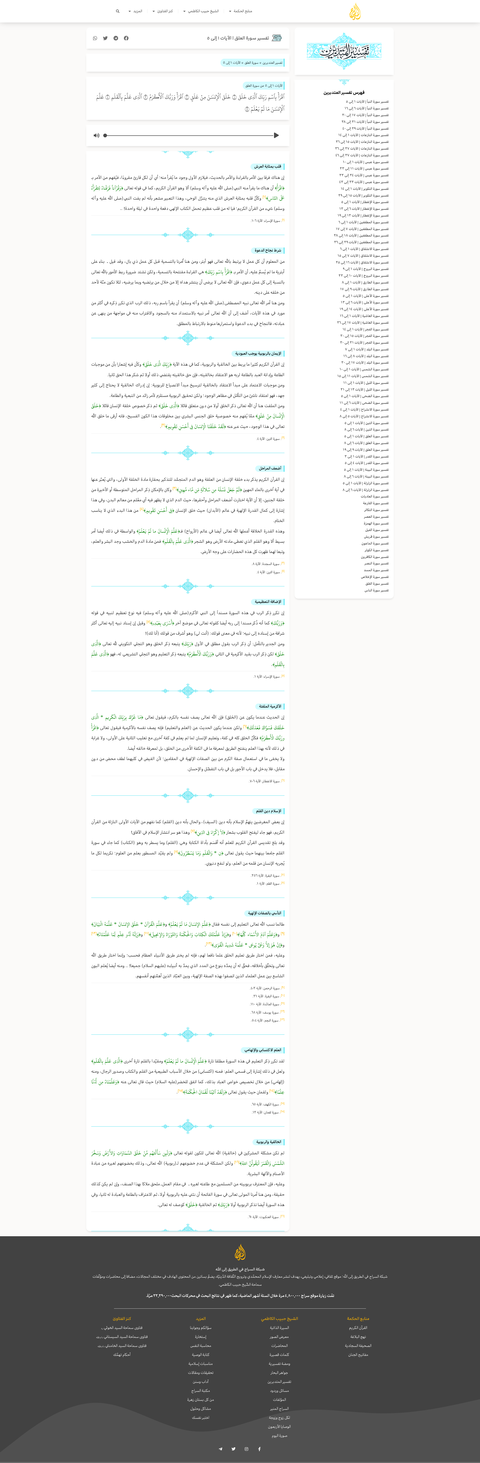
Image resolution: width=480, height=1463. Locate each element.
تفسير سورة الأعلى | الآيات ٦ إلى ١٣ (365, 302)
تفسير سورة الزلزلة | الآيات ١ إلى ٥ (366, 483)
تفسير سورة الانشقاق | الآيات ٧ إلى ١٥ (363, 255)
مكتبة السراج (200, 1390)
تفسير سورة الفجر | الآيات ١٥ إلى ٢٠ (364, 336)
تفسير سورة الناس (376, 590)
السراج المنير (279, 1408)
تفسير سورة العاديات (375, 496)
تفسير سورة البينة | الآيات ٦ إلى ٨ (366, 476)
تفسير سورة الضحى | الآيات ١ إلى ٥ (365, 396)
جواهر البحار (279, 1372)
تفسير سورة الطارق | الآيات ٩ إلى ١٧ (364, 289)
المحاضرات (279, 1345)
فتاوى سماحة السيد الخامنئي (122, 1345)
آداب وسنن (200, 1381)
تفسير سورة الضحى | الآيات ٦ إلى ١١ (364, 403)
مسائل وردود (279, 1390)
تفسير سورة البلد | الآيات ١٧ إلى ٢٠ (365, 362)
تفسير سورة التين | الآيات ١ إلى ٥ (366, 423)
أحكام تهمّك (121, 1354)
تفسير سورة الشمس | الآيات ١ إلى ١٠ (364, 369)
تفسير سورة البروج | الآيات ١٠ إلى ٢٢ (363, 275)
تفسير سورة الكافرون (375, 557)
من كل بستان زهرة (200, 1399)
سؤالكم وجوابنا (201, 1327)
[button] (117, 11)
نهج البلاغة (358, 1336)
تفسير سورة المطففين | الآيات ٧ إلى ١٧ (362, 229)
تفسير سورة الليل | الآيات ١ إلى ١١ (366, 383)
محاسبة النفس (200, 1345)
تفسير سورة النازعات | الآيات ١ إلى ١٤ (363, 135)
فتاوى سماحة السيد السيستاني (122, 1336)
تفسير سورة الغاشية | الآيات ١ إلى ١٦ (364, 316)
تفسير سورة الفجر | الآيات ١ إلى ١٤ (365, 329)
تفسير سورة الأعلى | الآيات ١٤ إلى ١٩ (364, 309)
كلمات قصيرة (279, 1354)
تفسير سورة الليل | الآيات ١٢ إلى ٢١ (364, 389)
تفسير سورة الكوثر (377, 550)
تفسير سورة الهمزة (376, 523)
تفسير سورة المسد (376, 570)
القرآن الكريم (358, 1327)
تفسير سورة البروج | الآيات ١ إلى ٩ (366, 269)
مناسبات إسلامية (200, 1363)
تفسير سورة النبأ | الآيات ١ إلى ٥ (367, 101)
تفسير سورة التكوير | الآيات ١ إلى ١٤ (365, 189)
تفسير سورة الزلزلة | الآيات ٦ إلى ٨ (365, 490)
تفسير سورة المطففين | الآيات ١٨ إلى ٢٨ (361, 235)
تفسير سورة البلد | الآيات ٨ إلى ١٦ (366, 356)
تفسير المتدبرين (279, 1381)
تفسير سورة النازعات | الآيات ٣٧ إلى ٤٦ (362, 155)
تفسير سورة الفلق (377, 583)
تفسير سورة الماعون (375, 543)
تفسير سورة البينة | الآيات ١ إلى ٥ (366, 470)
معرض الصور (279, 1336)
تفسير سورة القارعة (376, 503)
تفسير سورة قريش (376, 536)
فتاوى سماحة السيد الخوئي (121, 1327)
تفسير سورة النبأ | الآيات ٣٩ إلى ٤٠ (365, 128)
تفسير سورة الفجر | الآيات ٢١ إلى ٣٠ (364, 342)
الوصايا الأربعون (279, 1426)
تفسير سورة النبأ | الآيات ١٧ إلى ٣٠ (365, 115)
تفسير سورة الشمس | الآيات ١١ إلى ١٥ (363, 376)
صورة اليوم (279, 1435)
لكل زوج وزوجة (279, 1417)
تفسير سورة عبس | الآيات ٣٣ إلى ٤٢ (364, 182)
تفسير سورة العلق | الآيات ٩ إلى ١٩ (366, 450)
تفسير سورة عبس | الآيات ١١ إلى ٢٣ (364, 168)
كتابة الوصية (201, 1354)
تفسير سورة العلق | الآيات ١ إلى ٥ (366, 436)
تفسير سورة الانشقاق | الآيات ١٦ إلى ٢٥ (362, 262)
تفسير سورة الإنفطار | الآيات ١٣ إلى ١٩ (363, 215)
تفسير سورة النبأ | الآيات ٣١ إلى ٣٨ (365, 122)
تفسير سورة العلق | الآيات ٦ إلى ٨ (366, 443)
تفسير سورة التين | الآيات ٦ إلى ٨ (366, 429)
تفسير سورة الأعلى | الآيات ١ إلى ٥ (366, 296)
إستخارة (200, 1336)
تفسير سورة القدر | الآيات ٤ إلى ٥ (367, 463)
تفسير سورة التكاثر (376, 510)
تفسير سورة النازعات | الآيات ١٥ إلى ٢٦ (362, 142)
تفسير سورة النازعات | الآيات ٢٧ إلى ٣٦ (362, 148)
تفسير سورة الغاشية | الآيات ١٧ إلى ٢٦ (363, 322)
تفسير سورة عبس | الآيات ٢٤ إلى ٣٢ (364, 175)
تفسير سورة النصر (376, 563)
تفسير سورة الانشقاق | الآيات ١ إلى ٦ (364, 249)
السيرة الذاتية (279, 1327)
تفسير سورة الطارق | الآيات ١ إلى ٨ (365, 282)
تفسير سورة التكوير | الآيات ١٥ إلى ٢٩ (363, 195)
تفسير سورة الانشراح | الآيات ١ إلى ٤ (364, 409)
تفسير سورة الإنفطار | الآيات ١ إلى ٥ (365, 202)
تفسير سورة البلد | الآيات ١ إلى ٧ (367, 349)
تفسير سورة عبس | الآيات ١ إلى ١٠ (366, 162)
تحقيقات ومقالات (201, 1372)
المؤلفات (279, 1399)
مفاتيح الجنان (358, 1354)
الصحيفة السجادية (358, 1345)
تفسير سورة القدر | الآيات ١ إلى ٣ (366, 456)
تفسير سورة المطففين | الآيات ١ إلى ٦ (363, 222)
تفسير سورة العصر (376, 516)
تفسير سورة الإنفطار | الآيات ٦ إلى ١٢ (364, 209)
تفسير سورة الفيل (377, 530)
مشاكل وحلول (200, 1408)
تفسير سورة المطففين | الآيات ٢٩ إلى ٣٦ (361, 242)
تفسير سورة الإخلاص (375, 577)
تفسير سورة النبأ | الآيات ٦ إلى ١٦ (366, 108)
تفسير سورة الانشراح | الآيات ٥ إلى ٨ (364, 416)
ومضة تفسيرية (279, 1363)
